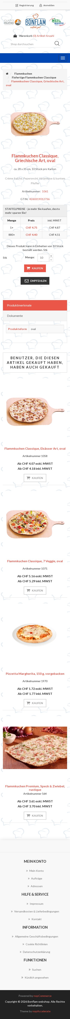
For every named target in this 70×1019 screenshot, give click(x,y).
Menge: (30, 257)
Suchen (58, 44)
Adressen (37, 886)
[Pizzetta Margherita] (35, 635)
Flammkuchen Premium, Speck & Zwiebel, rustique (35, 787)
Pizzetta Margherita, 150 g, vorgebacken (35, 673)
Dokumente (15, 315)
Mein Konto (36, 870)
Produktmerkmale (19, 305)
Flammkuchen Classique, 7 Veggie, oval (35, 561)
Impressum (36, 903)
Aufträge (36, 878)
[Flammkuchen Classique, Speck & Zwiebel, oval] (35, 410)
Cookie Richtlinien (37, 944)
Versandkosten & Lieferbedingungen (36, 911)
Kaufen (37, 268)
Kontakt (37, 919)
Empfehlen (38, 280)
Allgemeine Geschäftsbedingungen (36, 936)
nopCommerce (43, 995)
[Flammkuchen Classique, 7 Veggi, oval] (35, 523)
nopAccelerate (41, 1011)
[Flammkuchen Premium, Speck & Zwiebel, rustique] (35, 748)
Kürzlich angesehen (37, 977)
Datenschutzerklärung (36, 951)
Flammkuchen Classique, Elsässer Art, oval (35, 448)
